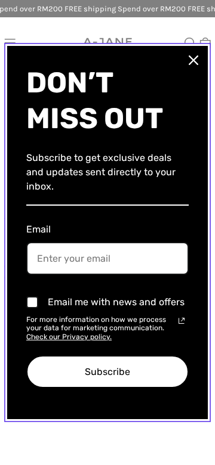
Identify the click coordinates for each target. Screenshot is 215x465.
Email (38, 229)
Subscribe (107, 371)
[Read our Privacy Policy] (181, 321)
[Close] (193, 60)
